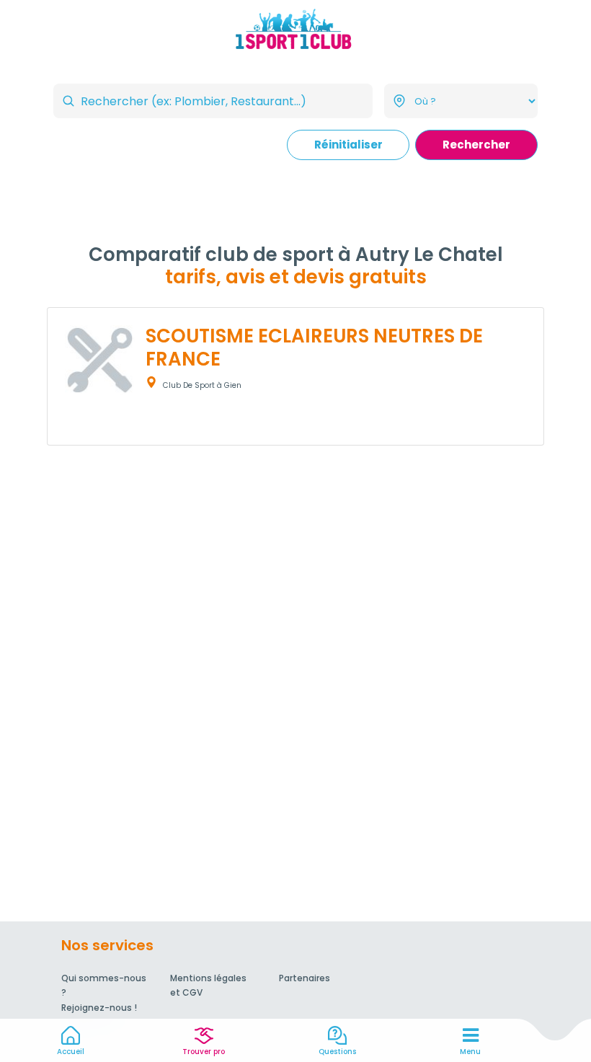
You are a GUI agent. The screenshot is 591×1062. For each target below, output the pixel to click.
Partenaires (304, 978)
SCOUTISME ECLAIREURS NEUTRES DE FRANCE (314, 347)
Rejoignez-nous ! (99, 1007)
